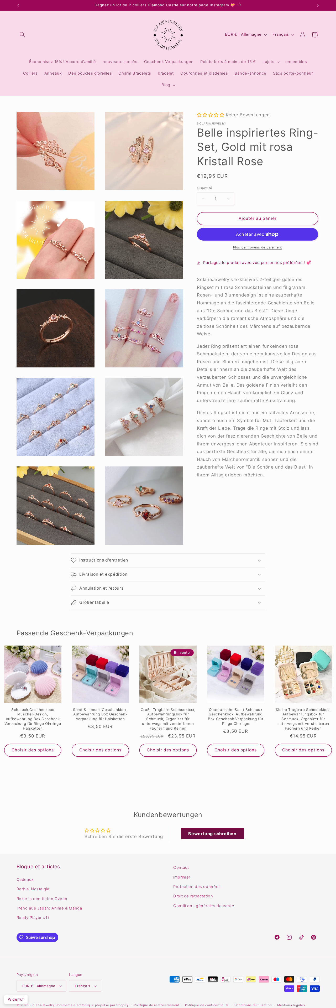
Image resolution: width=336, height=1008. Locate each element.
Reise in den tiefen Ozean (42, 898)
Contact (181, 867)
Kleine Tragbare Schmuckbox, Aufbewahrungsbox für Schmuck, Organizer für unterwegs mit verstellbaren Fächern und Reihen (303, 719)
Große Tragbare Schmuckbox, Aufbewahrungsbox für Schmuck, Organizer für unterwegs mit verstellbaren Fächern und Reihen (168, 719)
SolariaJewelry (42, 1005)
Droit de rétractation (193, 896)
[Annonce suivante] (318, 5)
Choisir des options (33, 749)
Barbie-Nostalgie (33, 889)
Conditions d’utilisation (253, 1005)
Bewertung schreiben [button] (212, 833)
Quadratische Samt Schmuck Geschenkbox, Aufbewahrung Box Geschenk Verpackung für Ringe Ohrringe (235, 717)
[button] (23, 35)
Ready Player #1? (33, 917)
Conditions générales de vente (203, 905)
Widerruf (16, 999)
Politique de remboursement (157, 1005)
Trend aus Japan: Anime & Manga (49, 908)
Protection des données (197, 886)
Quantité (204, 188)
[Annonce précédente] (18, 5)
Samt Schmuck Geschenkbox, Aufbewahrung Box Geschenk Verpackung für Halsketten (100, 714)
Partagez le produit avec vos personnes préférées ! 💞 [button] (257, 262)
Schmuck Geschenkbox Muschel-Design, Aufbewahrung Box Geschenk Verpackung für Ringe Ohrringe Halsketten (32, 719)
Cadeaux (25, 879)
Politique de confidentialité (207, 1005)
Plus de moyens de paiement (257, 247)
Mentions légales (291, 1005)
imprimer (181, 877)
